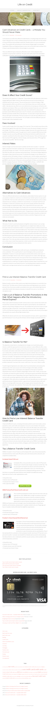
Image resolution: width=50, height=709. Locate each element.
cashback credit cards (11, 669)
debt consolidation (24, 672)
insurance (31, 672)
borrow (40, 666)
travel (16, 678)
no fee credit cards (31, 674)
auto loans (6, 666)
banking (37, 666)
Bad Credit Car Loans (7, 633)
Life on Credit (25, 4)
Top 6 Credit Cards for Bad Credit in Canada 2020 (13, 620)
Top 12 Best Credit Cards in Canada (10, 567)
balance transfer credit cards (30, 666)
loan (37, 672)
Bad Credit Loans (6, 635)
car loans (7, 669)
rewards (45, 674)
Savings (4, 654)
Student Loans (5, 656)
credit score (14, 672)
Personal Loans (5, 652)
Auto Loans (4, 631)
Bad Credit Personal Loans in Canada (10, 563)
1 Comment (18, 280)
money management (14, 674)
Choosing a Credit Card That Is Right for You (12, 622)
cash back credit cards (18, 669)
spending (3, 678)
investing (34, 672)
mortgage (19, 674)
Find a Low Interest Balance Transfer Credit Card (24, 277)
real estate (42, 674)
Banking (4, 637)
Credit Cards (5, 639)
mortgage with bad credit (24, 674)
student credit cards (10, 678)
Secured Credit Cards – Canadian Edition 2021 (12, 614)
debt (18, 672)
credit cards (39, 669)
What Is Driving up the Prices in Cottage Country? (13, 616)
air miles (3, 666)
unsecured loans (25, 678)
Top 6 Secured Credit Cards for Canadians (11, 565)
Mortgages (4, 647)
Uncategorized (5, 658)
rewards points (14, 676)
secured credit (22, 676)
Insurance (4, 643)
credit (23, 669)
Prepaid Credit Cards (37, 674)
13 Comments (18, 35)
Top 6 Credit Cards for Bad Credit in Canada (12, 562)
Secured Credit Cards (39, 676)
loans (39, 672)
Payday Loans (5, 649)
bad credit (11, 666)
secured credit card (28, 676)
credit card (30, 669)
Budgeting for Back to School (8, 618)
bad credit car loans (17, 666)
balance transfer (22, 666)
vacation (30, 678)
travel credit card (19, 678)
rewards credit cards (7, 676)
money (10, 674)
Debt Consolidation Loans (8, 641)
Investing (4, 645)
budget (42, 666)
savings (18, 676)
